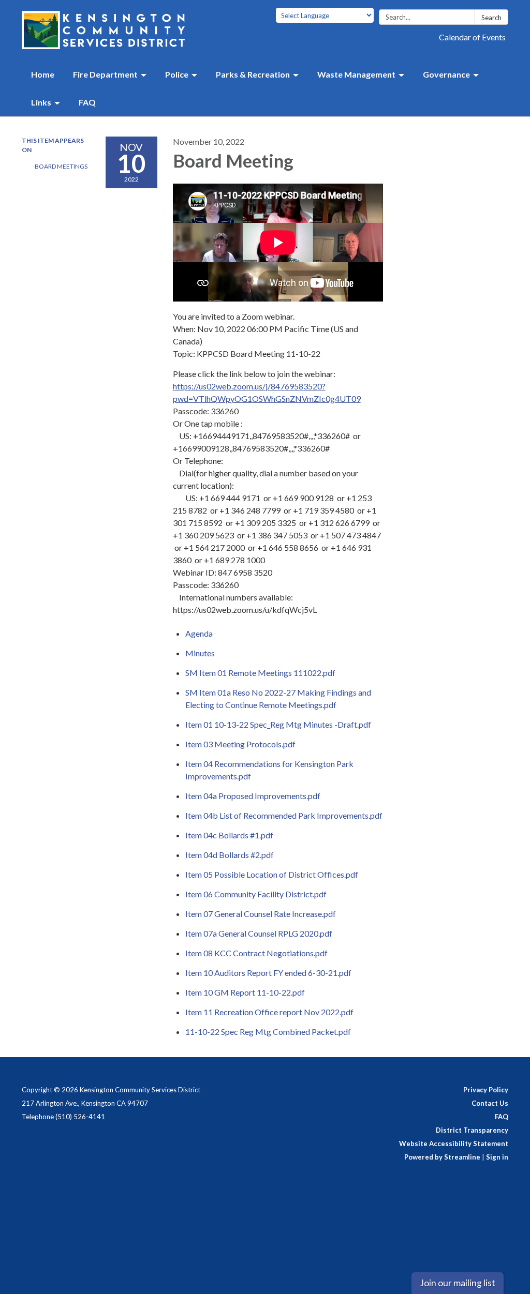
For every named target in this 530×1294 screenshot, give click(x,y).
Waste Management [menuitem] (356, 74)
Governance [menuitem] (446, 74)
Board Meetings (61, 166)
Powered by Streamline (442, 1157)
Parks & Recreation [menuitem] (253, 74)
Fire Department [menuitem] (105, 74)
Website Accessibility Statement (453, 1143)
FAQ (501, 1116)
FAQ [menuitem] (87, 102)
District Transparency (472, 1130)
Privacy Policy (485, 1090)
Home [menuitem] (42, 74)
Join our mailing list (457, 1282)
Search (491, 17)
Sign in (497, 1157)
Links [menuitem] (41, 102)
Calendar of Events (472, 37)
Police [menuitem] (176, 74)
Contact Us (490, 1103)
